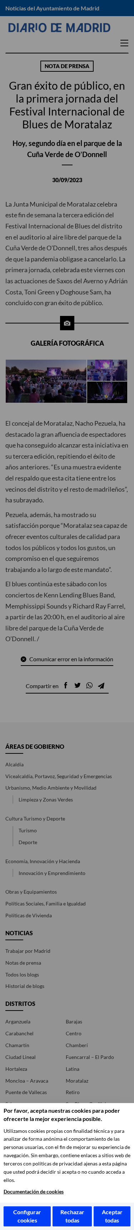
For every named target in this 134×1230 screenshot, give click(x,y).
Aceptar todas (112, 1216)
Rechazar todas (72, 1216)
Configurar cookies (27, 1216)
